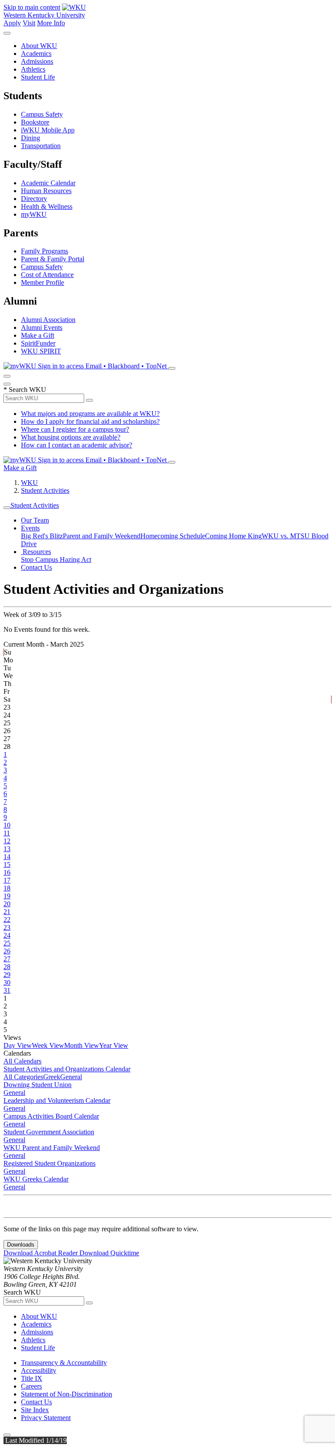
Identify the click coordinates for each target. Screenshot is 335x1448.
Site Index (35, 1409)
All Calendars (22, 1061)
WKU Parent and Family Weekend (51, 1147)
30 (6, 982)
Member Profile (42, 282)
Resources (36, 551)
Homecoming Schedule (172, 536)
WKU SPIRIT (41, 351)
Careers (31, 1386)
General (71, 1077)
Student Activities (45, 490)
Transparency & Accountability (64, 1362)
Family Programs (44, 251)
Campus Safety (42, 114)
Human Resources (46, 190)
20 (6, 904)
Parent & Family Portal (52, 259)
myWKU (34, 214)
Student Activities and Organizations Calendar (66, 1069)
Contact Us (36, 567)
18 (6, 888)
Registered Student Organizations (49, 1163)
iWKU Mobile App (48, 130)
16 (6, 872)
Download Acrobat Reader (41, 1253)
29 (6, 974)
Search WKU (24, 389)
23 (6, 927)
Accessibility (38, 1370)
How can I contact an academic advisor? (76, 445)
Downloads (20, 1244)
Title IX (31, 1378)
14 (6, 856)
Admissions (37, 61)
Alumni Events (41, 327)
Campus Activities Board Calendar (51, 1116)
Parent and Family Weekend (101, 536)
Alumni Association (48, 319)
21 (6, 911)
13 (6, 848)
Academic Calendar (48, 183)
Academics (36, 53)
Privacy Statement (46, 1417)
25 (6, 943)
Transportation (41, 145)
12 (6, 841)
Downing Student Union (37, 1084)
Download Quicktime (109, 1253)
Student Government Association (48, 1132)
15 (6, 864)
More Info (51, 23)
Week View (48, 1045)
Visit (29, 23)
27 (6, 959)
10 (6, 825)
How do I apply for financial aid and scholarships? (90, 421)
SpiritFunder (38, 343)
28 (6, 966)
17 (6, 880)
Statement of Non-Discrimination (66, 1394)
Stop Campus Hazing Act (56, 559)
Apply (12, 23)
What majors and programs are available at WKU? (90, 413)
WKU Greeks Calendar (35, 1179)
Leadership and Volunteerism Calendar (56, 1100)
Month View (81, 1045)
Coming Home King (233, 536)
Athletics (33, 69)
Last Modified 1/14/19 (35, 1440)
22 (6, 919)
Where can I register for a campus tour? (75, 429)
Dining (30, 138)
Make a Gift (37, 335)
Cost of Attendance (47, 274)
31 (6, 990)
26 (6, 951)
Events (30, 528)
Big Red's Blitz (42, 536)
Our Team (35, 520)
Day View (17, 1045)
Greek (51, 1077)
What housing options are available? (70, 437)
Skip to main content (31, 7)
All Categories (23, 1077)
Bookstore (35, 122)
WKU (29, 482)
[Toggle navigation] (6, 507)
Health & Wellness (46, 206)
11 (6, 833)
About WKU (39, 45)
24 (6, 935)
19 (6, 896)
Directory (34, 198)
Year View (113, 1045)
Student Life (38, 77)
